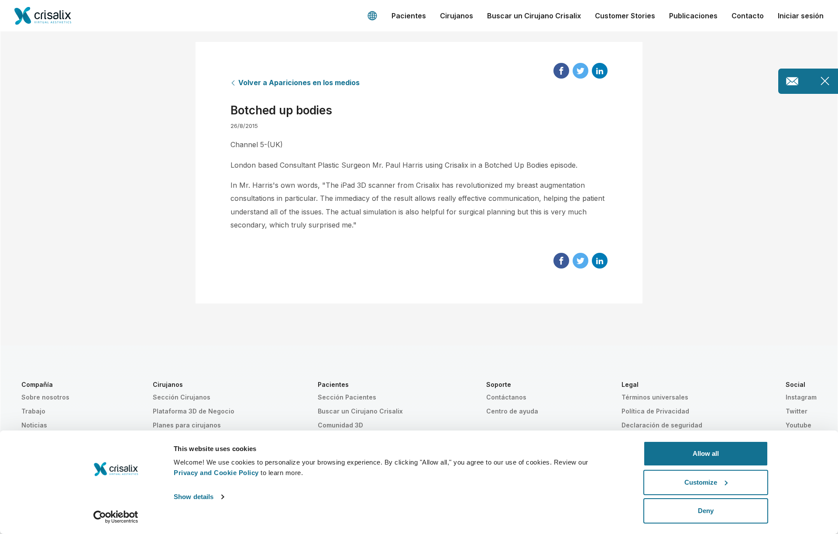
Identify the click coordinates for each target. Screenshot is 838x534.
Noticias (34, 425)
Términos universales (655, 397)
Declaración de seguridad (662, 425)
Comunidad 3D (340, 425)
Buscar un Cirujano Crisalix (534, 15)
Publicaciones (693, 15)
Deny (706, 510)
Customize (700, 482)
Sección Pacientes (347, 397)
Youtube (798, 425)
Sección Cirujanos (181, 397)
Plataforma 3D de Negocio (193, 411)
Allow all (706, 453)
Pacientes (409, 15)
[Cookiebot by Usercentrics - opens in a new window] (116, 517)
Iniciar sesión (801, 15)
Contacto (748, 15)
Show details (193, 496)
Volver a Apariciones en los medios (299, 82)
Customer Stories (625, 15)
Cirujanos (456, 15)
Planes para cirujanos (187, 425)
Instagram (801, 397)
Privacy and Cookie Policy (216, 472)
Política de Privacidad (655, 411)
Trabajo (33, 411)
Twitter (796, 411)
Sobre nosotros (45, 397)
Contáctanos (506, 397)
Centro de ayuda (512, 411)
